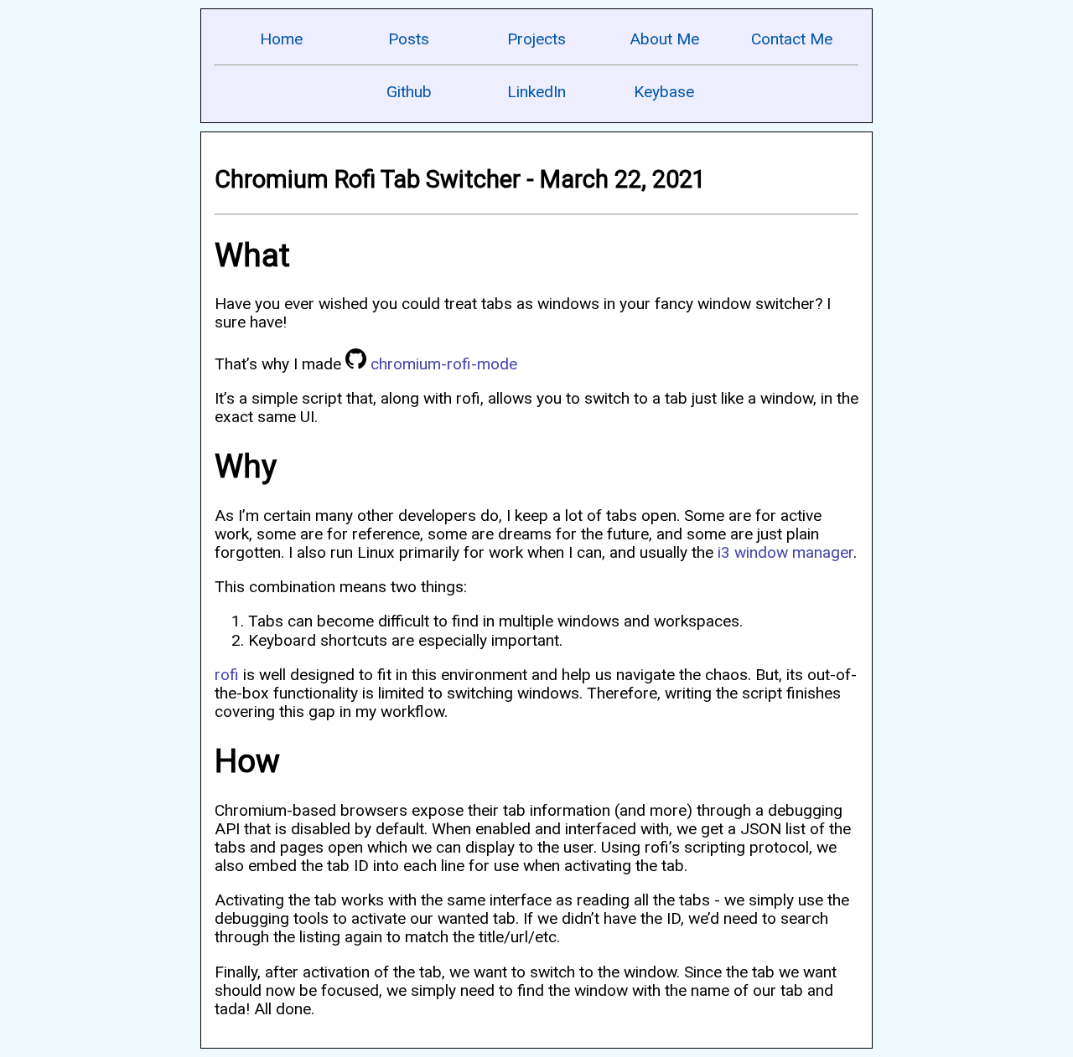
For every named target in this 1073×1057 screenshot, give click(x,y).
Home (281, 39)
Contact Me (791, 39)
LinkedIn (536, 91)
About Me (664, 39)
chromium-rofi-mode (444, 364)
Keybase (664, 91)
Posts (408, 39)
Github (409, 91)
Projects (536, 39)
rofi (227, 674)
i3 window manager (785, 552)
